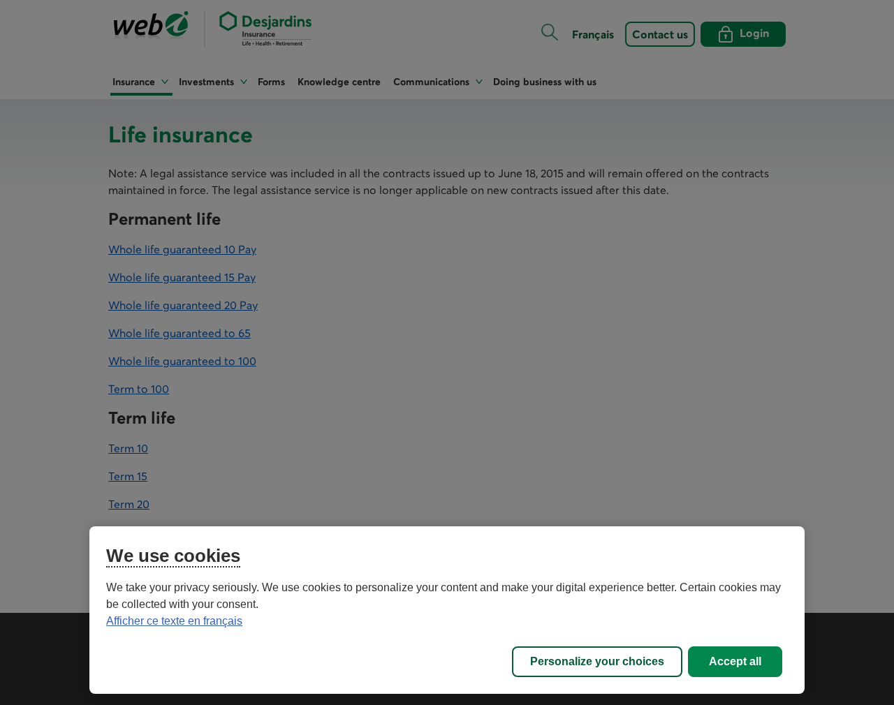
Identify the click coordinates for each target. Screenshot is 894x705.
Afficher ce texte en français (174, 621)
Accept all (735, 661)
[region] (447, 610)
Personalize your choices (597, 661)
